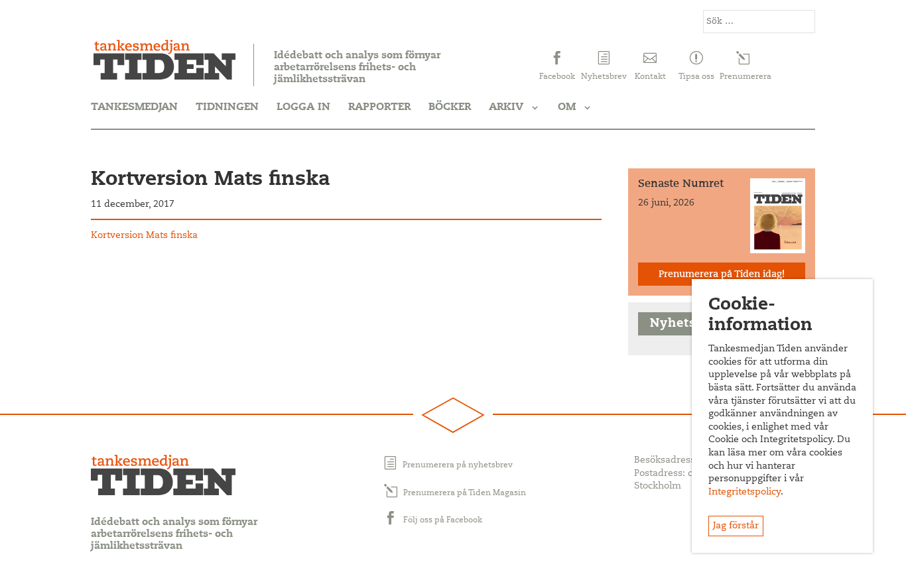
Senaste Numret (681, 184)
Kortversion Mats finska (144, 236)
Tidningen (227, 107)
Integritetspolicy (744, 492)
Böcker (449, 107)
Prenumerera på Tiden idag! (722, 275)
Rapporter (379, 107)
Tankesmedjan (134, 107)
